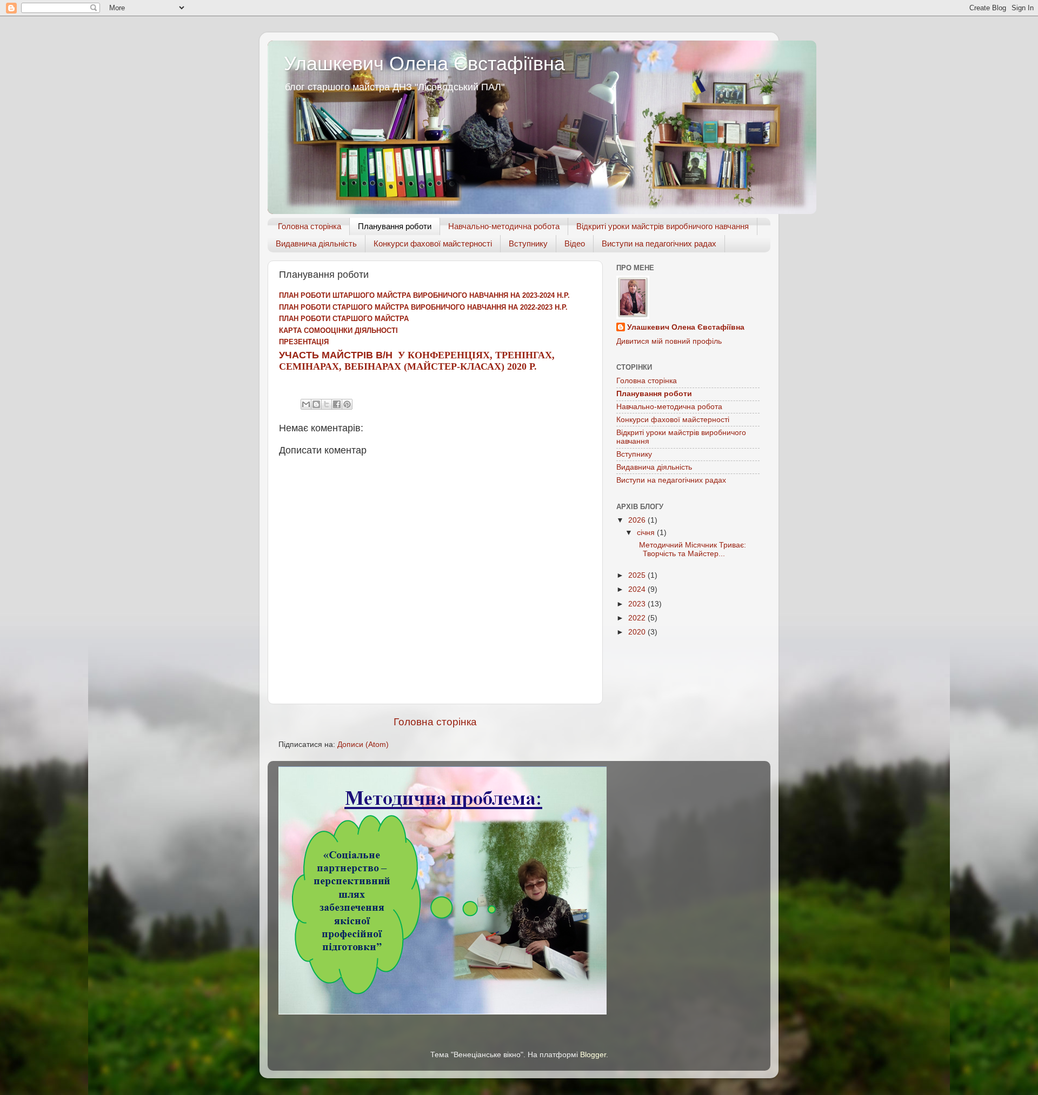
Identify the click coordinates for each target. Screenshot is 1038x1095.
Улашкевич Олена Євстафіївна (424, 63)
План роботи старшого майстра (344, 319)
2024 (638, 589)
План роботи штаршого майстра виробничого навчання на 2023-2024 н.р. (424, 295)
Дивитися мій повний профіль (669, 341)
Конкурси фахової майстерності (433, 243)
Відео (574, 243)
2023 (638, 604)
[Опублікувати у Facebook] (336, 404)
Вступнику (528, 243)
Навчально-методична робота (504, 226)
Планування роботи (394, 226)
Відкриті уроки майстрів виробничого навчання (662, 226)
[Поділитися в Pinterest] (347, 404)
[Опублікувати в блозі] (316, 404)
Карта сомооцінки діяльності (338, 330)
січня (647, 533)
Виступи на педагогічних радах (659, 243)
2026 (638, 520)
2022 (638, 618)
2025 (638, 575)
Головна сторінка (309, 226)
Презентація (305, 342)
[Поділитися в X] (326, 404)
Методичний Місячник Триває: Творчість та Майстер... (690, 549)
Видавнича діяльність (316, 243)
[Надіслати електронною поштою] (306, 404)
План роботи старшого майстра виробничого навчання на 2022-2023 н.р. (423, 307)
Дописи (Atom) (363, 744)
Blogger (593, 1055)
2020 (638, 632)
